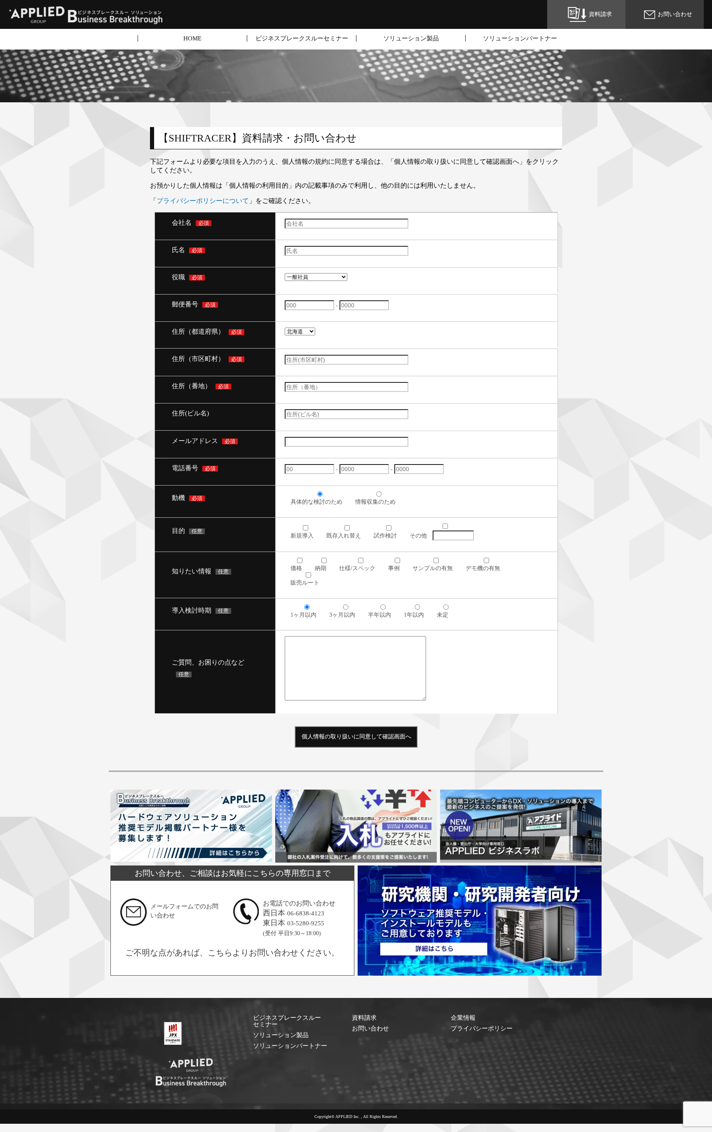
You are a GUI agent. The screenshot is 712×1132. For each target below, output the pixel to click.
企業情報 (463, 1017)
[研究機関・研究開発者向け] (480, 971)
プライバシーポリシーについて (203, 200)
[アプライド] (191, 1085)
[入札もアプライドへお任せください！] (356, 858)
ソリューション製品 (411, 38)
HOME (192, 38)
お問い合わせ (370, 1028)
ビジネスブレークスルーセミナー (301, 38)
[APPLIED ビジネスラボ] (521, 858)
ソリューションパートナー (520, 38)
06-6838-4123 (305, 913)
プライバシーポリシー (482, 1028)
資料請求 (364, 1017)
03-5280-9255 (305, 923)
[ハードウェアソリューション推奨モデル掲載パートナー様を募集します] (191, 857)
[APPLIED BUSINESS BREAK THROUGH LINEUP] (86, 20)
